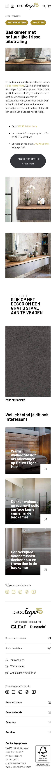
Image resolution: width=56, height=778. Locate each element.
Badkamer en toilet (17, 22)
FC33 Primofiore (14, 85)
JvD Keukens (41, 143)
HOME (7, 16)
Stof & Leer (38, 22)
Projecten (16, 16)
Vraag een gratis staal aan (28, 161)
